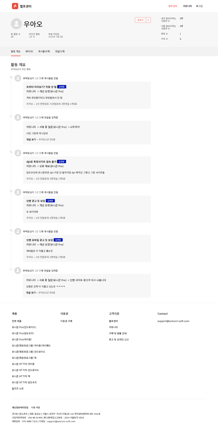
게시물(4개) (44, 51)
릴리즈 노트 (18, 388)
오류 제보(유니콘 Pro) (52, 166)
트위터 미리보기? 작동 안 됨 (41, 87)
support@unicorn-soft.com (173, 321)
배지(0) (29, 51)
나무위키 (75, 127)
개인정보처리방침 (20, 407)
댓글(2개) (60, 51)
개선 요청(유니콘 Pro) (52, 91)
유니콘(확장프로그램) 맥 (24, 357)
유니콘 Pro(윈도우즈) (23, 333)
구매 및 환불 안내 (118, 333)
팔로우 (140, 19)
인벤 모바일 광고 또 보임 (40, 240)
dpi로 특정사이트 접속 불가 (41, 161)
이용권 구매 (66, 321)
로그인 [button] (199, 6)
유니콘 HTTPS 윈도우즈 (24, 382)
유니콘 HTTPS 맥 (21, 376)
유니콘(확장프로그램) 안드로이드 (28, 351)
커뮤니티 (187, 6)
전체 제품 (16, 321)
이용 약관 (35, 407)
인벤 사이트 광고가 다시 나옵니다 (88, 280)
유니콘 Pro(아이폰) (22, 339)
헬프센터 (172, 6)
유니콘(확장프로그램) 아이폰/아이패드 (31, 345)
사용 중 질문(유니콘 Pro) (53, 127)
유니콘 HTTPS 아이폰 (23, 364)
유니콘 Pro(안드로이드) (24, 327)
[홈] (15, 6)
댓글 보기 (31, 139)
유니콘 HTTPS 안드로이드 (25, 370)
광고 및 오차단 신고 (119, 339)
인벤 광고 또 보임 (35, 201)
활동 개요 (15, 51)
